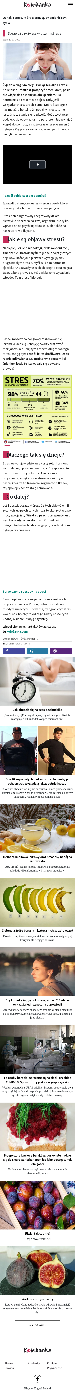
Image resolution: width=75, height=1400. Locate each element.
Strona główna (9, 1365)
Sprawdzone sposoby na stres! (24, 591)
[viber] (61, 651)
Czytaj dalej (37, 1325)
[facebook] (14, 651)
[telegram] (38, 651)
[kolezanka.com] (37, 4)
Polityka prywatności (54, 1365)
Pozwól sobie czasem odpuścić (24, 195)
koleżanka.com (17, 631)
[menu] (70, 4)
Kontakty (34, 1363)
